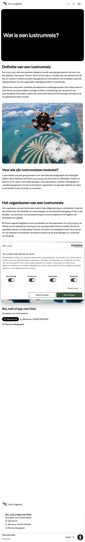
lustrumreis (11, 72)
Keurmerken (6, 539)
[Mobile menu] (79, 4)
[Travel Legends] (12, 4)
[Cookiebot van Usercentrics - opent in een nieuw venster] (72, 246)
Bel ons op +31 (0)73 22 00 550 (35, 319)
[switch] (32, 279)
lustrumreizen (38, 178)
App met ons (12, 319)
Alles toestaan (69, 295)
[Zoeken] (73, 4)
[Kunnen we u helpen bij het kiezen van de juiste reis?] (68, 4)
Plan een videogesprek (14, 324)
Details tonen (73, 288)
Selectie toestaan (42, 295)
